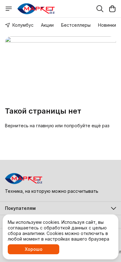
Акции (47, 25)
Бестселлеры (76, 25)
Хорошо (34, 249)
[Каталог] (8, 8)
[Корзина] (112, 8)
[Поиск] (100, 8)
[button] (60, 208)
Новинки (107, 25)
